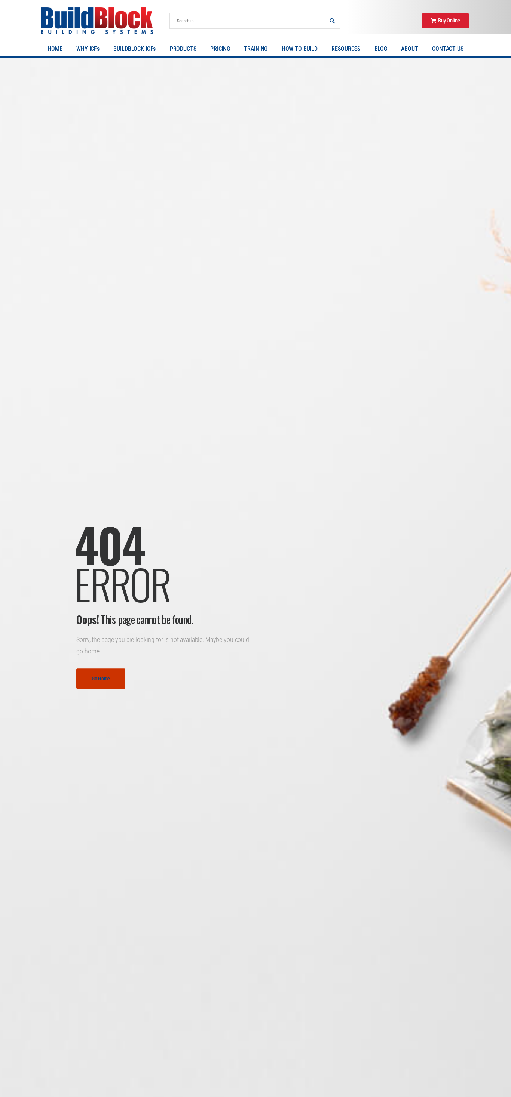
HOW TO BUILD (300, 48)
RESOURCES (345, 48)
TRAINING (255, 48)
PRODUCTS (183, 48)
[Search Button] (332, 20)
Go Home (101, 679)
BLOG (380, 48)
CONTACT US (447, 48)
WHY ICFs (88, 48)
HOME (55, 48)
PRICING (220, 48)
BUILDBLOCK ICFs (134, 48)
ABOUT (409, 48)
